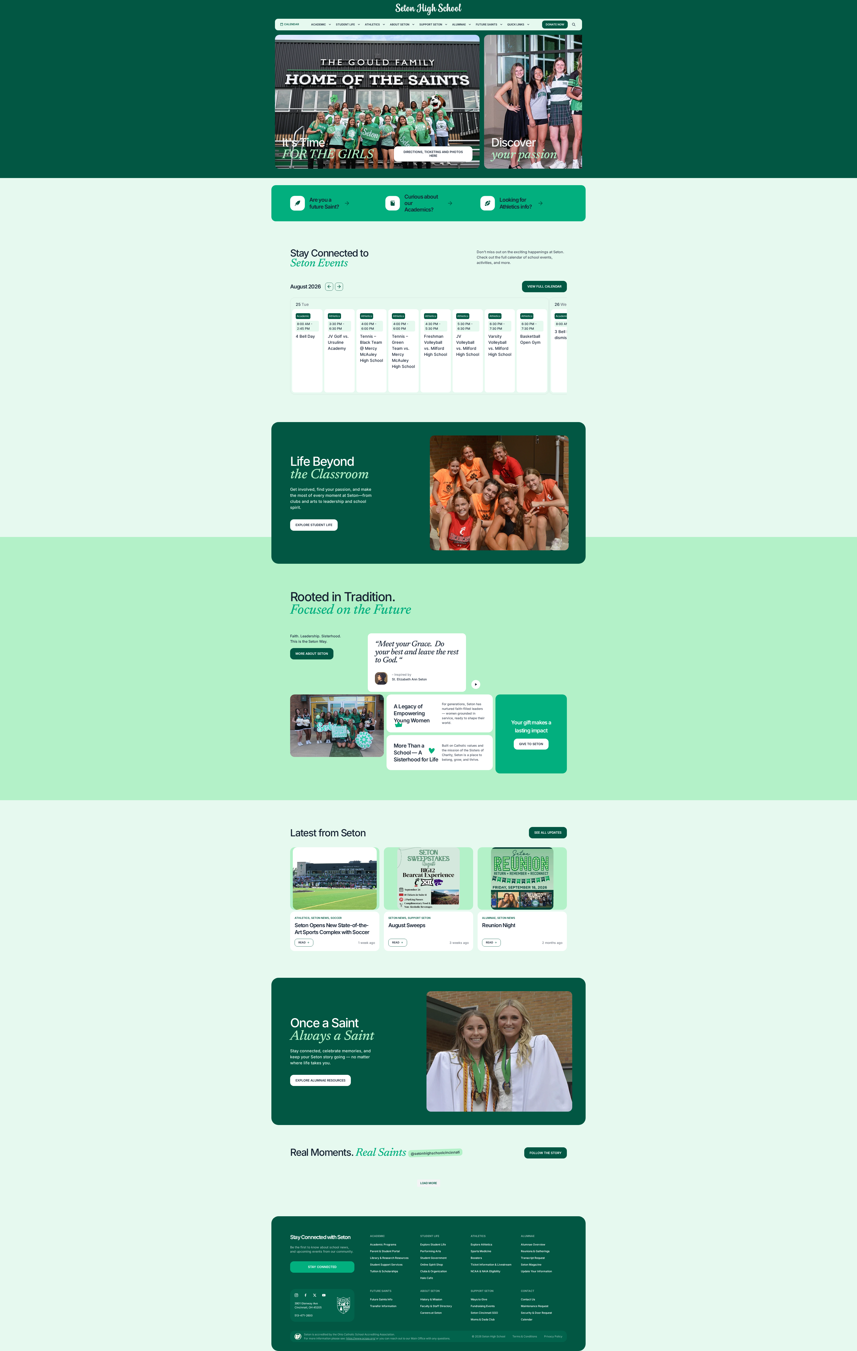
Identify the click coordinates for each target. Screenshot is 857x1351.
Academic (318, 24)
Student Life (345, 24)
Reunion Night (498, 925)
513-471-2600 (304, 1315)
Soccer (336, 918)
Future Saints (486, 24)
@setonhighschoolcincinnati (435, 1153)
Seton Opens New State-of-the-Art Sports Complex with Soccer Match (332, 928)
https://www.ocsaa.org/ (360, 1338)
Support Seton (430, 24)
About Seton (399, 24)
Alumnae (459, 24)
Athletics (372, 24)
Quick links (515, 24)
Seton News (320, 918)
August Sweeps (406, 925)
